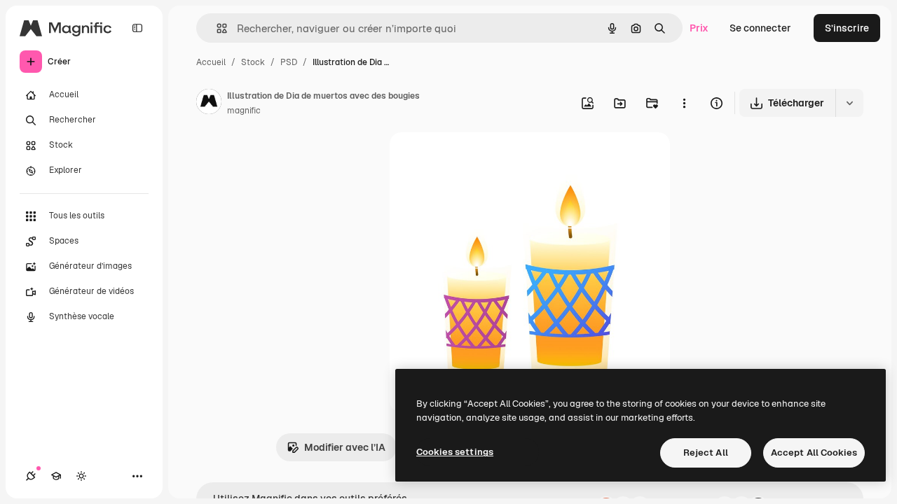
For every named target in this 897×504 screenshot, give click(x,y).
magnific (244, 110)
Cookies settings (454, 452)
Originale (482, 159)
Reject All (705, 452)
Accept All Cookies (814, 452)
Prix (699, 28)
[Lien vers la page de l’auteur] (208, 103)
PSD (288, 62)
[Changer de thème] (81, 476)
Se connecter (760, 28)
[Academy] (56, 476)
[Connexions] (31, 476)
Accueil (211, 62)
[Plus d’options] (684, 103)
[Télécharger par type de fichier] (849, 103)
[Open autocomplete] (216, 28)
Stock (253, 62)
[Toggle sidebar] (137, 28)
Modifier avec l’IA (344, 447)
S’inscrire (847, 28)
